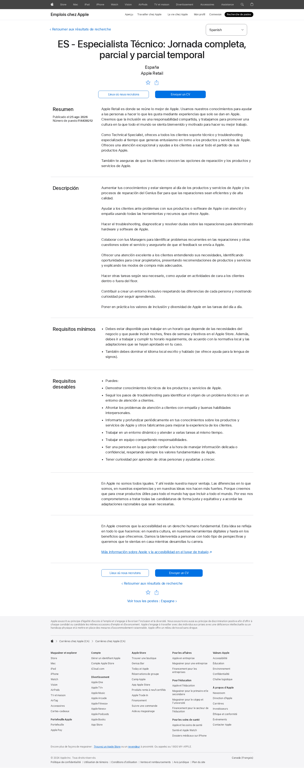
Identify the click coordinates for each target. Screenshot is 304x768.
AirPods (55, 690)
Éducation (218, 663)
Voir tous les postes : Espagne (151, 601)
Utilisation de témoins (96, 762)
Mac (53, 663)
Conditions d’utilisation (124, 762)
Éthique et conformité (225, 714)
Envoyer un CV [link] (180, 94)
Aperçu (129, 14)
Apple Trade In (140, 695)
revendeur (134, 746)
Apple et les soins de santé (187, 725)
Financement (139, 700)
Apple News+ (98, 708)
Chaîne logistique (222, 679)
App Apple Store (141, 684)
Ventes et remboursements (155, 762)
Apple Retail (152, 73)
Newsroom (219, 693)
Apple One (97, 682)
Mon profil (199, 14)
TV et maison (58, 695)
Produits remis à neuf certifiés (149, 690)
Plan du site (198, 762)
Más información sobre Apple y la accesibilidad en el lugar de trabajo (154, 552)
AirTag (54, 700)
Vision (54, 684)
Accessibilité (220, 658)
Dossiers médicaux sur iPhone (189, 735)
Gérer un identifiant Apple (105, 658)
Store (54, 658)
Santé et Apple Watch (184, 730)
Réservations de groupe (145, 674)
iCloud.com (97, 668)
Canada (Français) (242, 757)
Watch (54, 679)
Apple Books (98, 719)
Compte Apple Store (102, 663)
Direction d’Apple (222, 698)
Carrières (218, 703)
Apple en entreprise (183, 658)
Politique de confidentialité (66, 762)
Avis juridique (181, 762)
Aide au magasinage (143, 711)
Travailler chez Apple (149, 14)
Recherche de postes (239, 14)
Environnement (221, 668)
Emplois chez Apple (70, 14)
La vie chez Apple (178, 14)
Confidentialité (221, 674)
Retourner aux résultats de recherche (81, 29)
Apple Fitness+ (99, 703)
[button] (242, 4)
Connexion (215, 14)
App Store (97, 724)
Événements (220, 719)
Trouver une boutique (144, 658)
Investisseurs (220, 708)
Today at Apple (140, 668)
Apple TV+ (97, 687)
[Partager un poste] (156, 82)
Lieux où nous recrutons (123, 94)
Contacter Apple (222, 724)
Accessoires (58, 705)
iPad (53, 668)
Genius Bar (138, 663)
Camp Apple (139, 679)
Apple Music (98, 693)
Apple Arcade (99, 698)
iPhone (55, 674)
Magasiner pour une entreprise (189, 663)
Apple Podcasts (100, 714)
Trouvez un (107, 746)
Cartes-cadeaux (60, 711)
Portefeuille (57, 724)
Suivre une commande (144, 705)
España (152, 67)
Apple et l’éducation (183, 685)
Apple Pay (56, 730)
